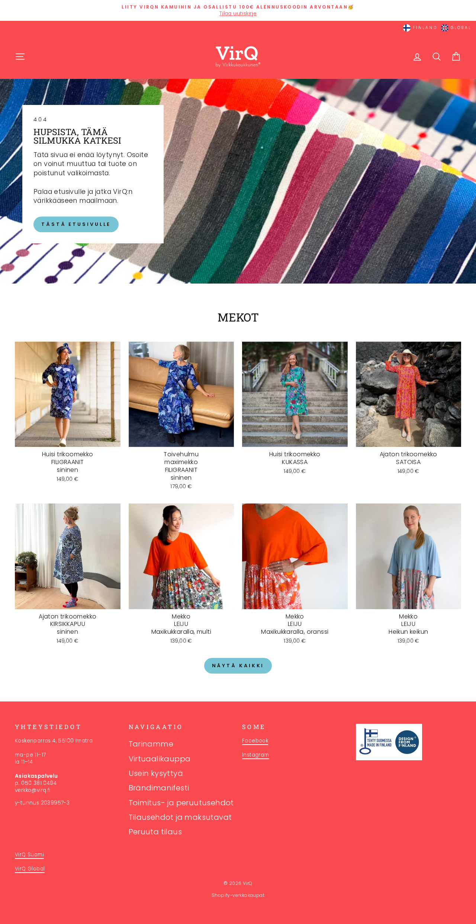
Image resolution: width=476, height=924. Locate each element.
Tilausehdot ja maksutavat (180, 817)
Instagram (255, 754)
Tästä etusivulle (76, 224)
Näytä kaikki (238, 665)
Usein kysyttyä (156, 773)
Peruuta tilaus (155, 832)
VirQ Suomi (29, 854)
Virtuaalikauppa (160, 759)
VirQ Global (30, 868)
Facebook (255, 740)
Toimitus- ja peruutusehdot (181, 802)
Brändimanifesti (159, 788)
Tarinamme (151, 744)
